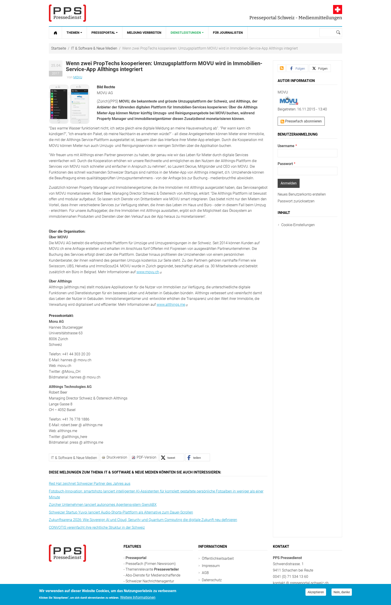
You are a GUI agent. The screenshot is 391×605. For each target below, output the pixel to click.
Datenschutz (212, 580)
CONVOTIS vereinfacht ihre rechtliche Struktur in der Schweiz (97, 527)
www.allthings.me (171, 304)
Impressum (211, 566)
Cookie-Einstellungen (298, 225)
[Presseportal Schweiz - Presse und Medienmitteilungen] (67, 13)
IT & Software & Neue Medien (94, 48)
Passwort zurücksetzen (296, 201)
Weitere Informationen (137, 597)
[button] (69, 104)
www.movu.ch (147, 272)
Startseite (58, 48)
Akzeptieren (316, 592)
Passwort (285, 164)
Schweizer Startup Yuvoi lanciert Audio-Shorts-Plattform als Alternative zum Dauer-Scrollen (121, 512)
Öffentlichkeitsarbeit (218, 558)
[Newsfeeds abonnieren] (282, 68)
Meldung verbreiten (144, 32)
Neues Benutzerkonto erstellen (302, 194)
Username (286, 146)
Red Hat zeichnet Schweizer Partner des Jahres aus (89, 483)
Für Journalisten (228, 32)
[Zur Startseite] (55, 32)
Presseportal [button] (103, 32)
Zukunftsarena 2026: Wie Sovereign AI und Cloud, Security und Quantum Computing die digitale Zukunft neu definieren (143, 520)
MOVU (77, 77)
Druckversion (117, 457)
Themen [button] (73, 32)
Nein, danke (342, 592)
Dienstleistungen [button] (186, 32)
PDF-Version (146, 457)
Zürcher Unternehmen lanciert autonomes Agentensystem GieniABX (103, 504)
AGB (205, 573)
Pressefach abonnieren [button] (303, 121)
